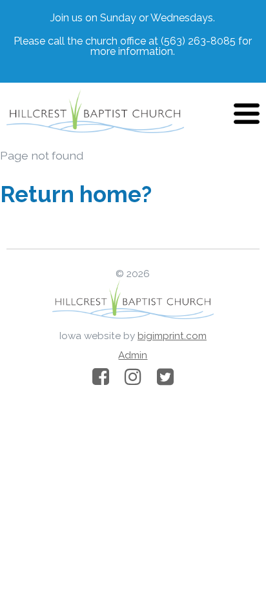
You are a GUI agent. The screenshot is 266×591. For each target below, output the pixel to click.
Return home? (76, 194)
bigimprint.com (172, 336)
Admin (132, 355)
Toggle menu (247, 113)
